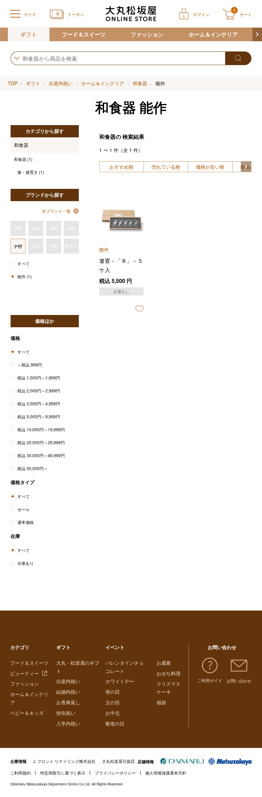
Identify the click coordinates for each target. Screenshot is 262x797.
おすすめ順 (121, 166)
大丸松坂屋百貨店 (118, 761)
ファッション (147, 34)
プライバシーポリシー (115, 773)
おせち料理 (168, 673)
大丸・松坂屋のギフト (77, 666)
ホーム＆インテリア (213, 34)
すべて (23, 263)
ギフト (28, 34)
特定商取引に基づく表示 (62, 773)
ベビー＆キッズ (27, 712)
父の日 (112, 702)
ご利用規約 (20, 773)
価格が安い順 (210, 166)
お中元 (112, 712)
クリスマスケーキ (168, 687)
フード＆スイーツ (83, 34)
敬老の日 (115, 723)
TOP (12, 83)
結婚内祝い (68, 691)
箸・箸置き (30, 172)
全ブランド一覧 (56, 211)
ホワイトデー (119, 681)
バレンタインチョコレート (124, 666)
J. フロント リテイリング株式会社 (64, 761)
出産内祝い (61, 83)
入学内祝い (68, 723)
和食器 (140, 83)
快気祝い (65, 712)
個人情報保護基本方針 (165, 773)
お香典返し (68, 702)
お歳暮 (164, 662)
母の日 (112, 691)
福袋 (161, 702)
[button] (257, 34)
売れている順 (165, 166)
